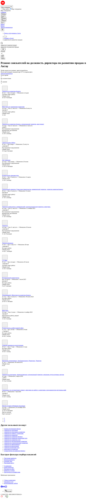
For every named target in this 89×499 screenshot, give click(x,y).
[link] (4, 18)
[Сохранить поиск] (2, 56)
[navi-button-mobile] (2, 29)
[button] (3, 24)
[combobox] (9, 45)
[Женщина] (5, 371)
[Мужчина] (5, 88)
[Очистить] (3, 49)
